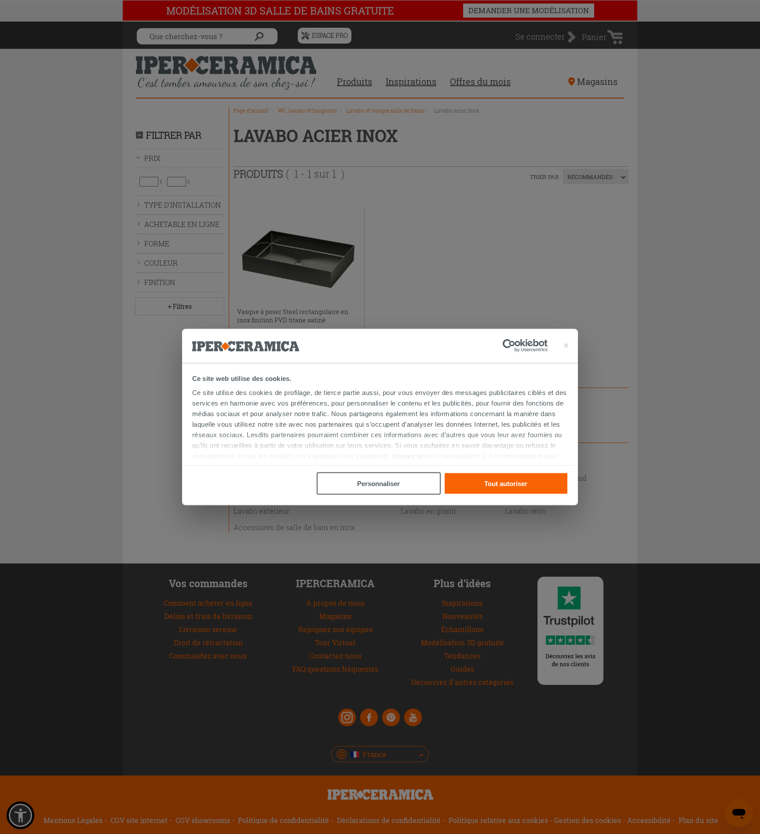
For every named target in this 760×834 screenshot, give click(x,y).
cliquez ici (408, 455)
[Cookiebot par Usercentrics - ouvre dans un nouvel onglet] (525, 345)
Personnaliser (378, 483)
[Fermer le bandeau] (566, 346)
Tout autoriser (505, 483)
